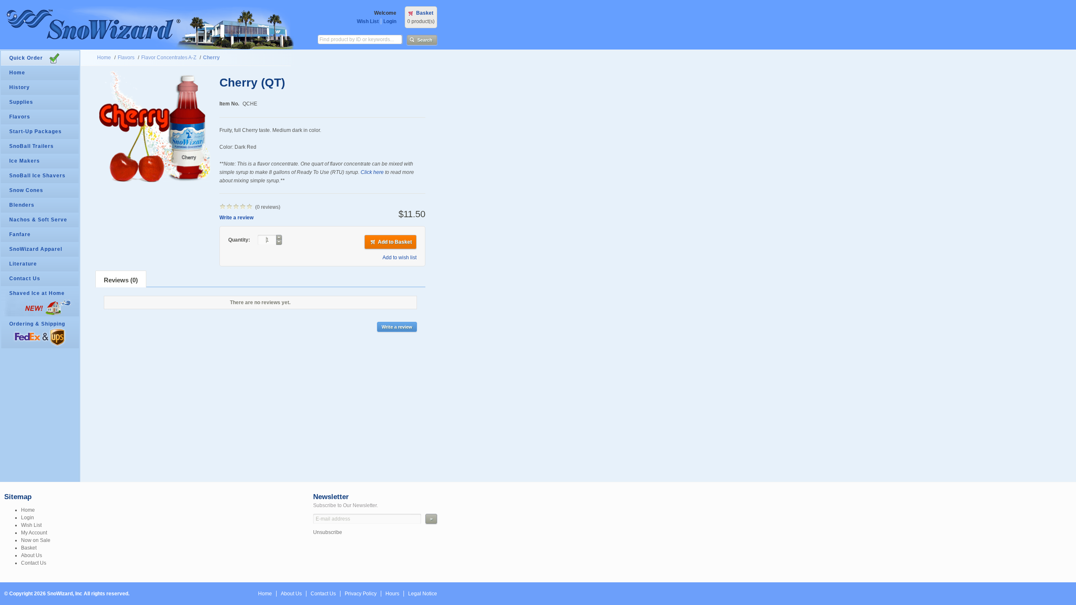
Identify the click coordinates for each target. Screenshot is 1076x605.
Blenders (21, 205)
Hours (392, 594)
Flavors (126, 57)
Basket (424, 13)
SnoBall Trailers (31, 146)
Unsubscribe (327, 532)
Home (104, 57)
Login (389, 21)
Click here (372, 172)
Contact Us (24, 278)
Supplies (21, 102)
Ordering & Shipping (37, 324)
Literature (23, 264)
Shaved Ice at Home (37, 293)
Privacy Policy (361, 594)
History (19, 87)
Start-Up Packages (35, 131)
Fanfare (20, 234)
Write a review (236, 218)
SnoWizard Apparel (35, 249)
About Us (31, 555)
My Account (34, 533)
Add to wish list (399, 257)
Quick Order (26, 58)
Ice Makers (24, 161)
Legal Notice (422, 594)
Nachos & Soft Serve (38, 220)
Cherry (211, 57)
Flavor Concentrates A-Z (168, 57)
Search (425, 39)
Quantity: (239, 240)
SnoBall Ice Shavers (37, 176)
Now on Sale (35, 540)
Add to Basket (395, 242)
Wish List (368, 21)
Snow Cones (26, 190)
